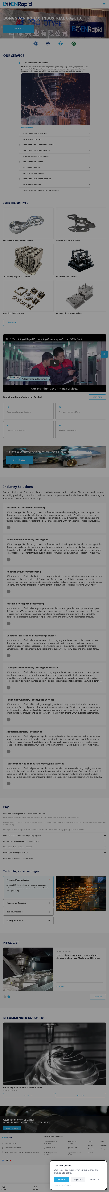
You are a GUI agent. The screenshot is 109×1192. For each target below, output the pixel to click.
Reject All (78, 1179)
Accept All (61, 1179)
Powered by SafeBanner (62, 1185)
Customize (94, 1179)
